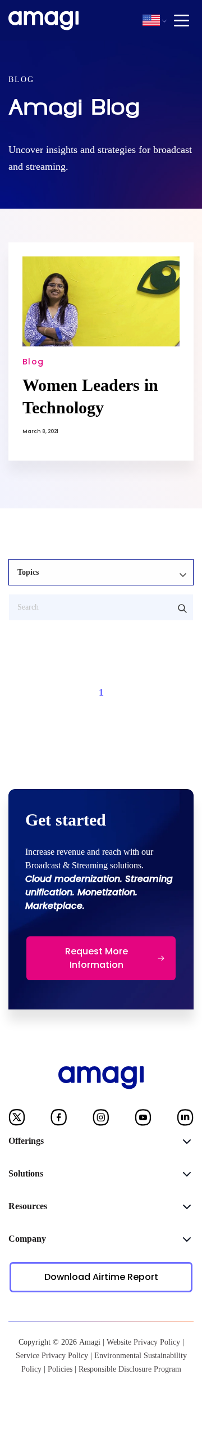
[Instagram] (101, 1119)
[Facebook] (58, 1119)
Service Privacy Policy (52, 1355)
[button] (151, 20)
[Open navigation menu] (181, 20)
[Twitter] (16, 1119)
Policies (60, 1369)
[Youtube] (143, 1119)
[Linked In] (185, 1119)
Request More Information (96, 958)
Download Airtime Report (101, 1276)
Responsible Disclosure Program (130, 1369)
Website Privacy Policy (143, 1342)
